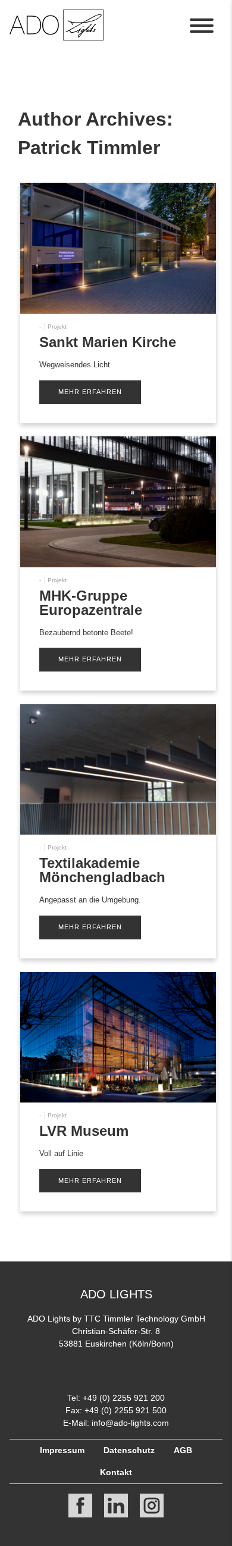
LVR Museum (83, 1131)
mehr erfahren (90, 391)
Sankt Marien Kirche (107, 342)
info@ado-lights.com (130, 1423)
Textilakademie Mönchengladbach (102, 870)
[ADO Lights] (57, 37)
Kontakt (116, 1472)
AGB (183, 1450)
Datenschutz (129, 1450)
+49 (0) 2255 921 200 (124, 1398)
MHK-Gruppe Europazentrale (90, 603)
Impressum (62, 1450)
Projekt (57, 326)
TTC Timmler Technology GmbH (144, 1318)
